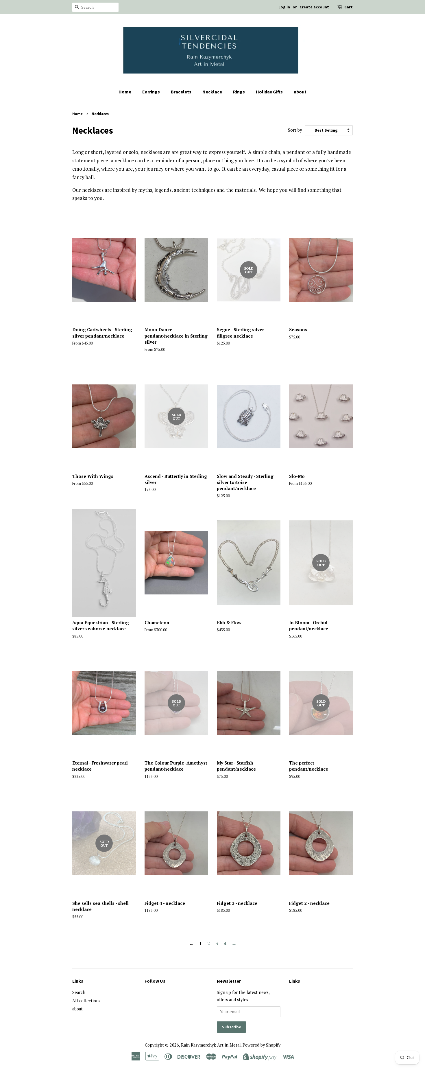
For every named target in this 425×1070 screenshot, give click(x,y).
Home (125, 92)
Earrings (151, 92)
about (300, 92)
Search (78, 992)
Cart (348, 7)
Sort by (295, 130)
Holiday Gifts (269, 92)
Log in (284, 7)
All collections (86, 1000)
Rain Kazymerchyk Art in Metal (211, 1045)
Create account (314, 7)
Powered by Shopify (261, 1045)
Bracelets (181, 92)
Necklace (212, 92)
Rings (239, 92)
